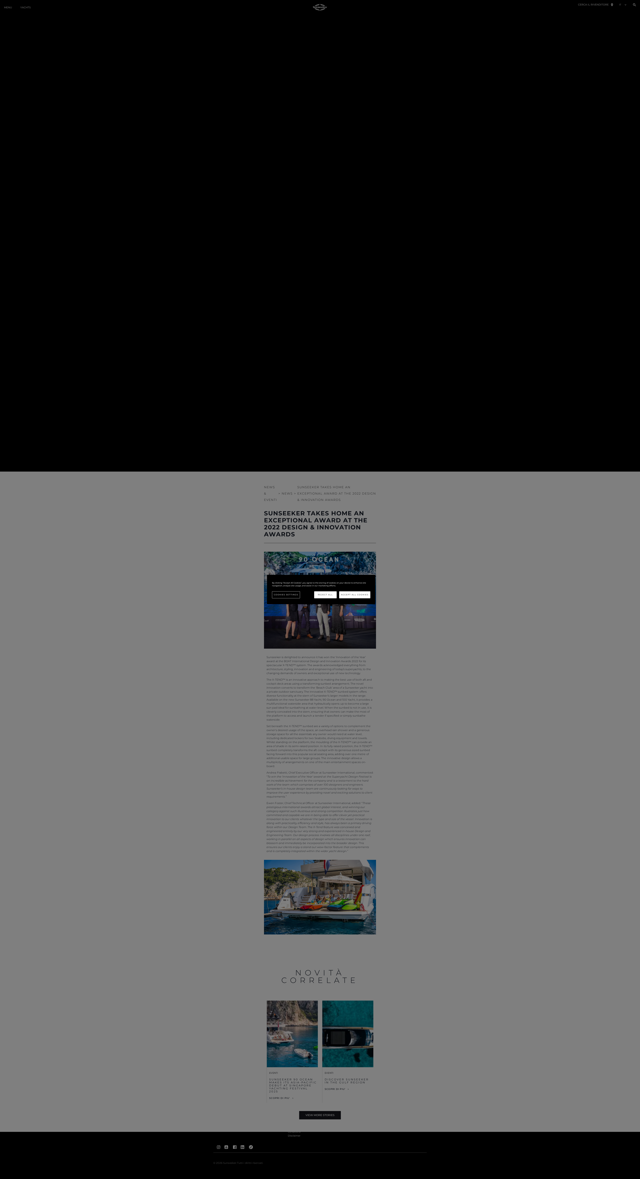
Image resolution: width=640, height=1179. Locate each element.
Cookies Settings (286, 594)
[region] (321, 589)
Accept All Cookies (354, 594)
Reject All (325, 594)
